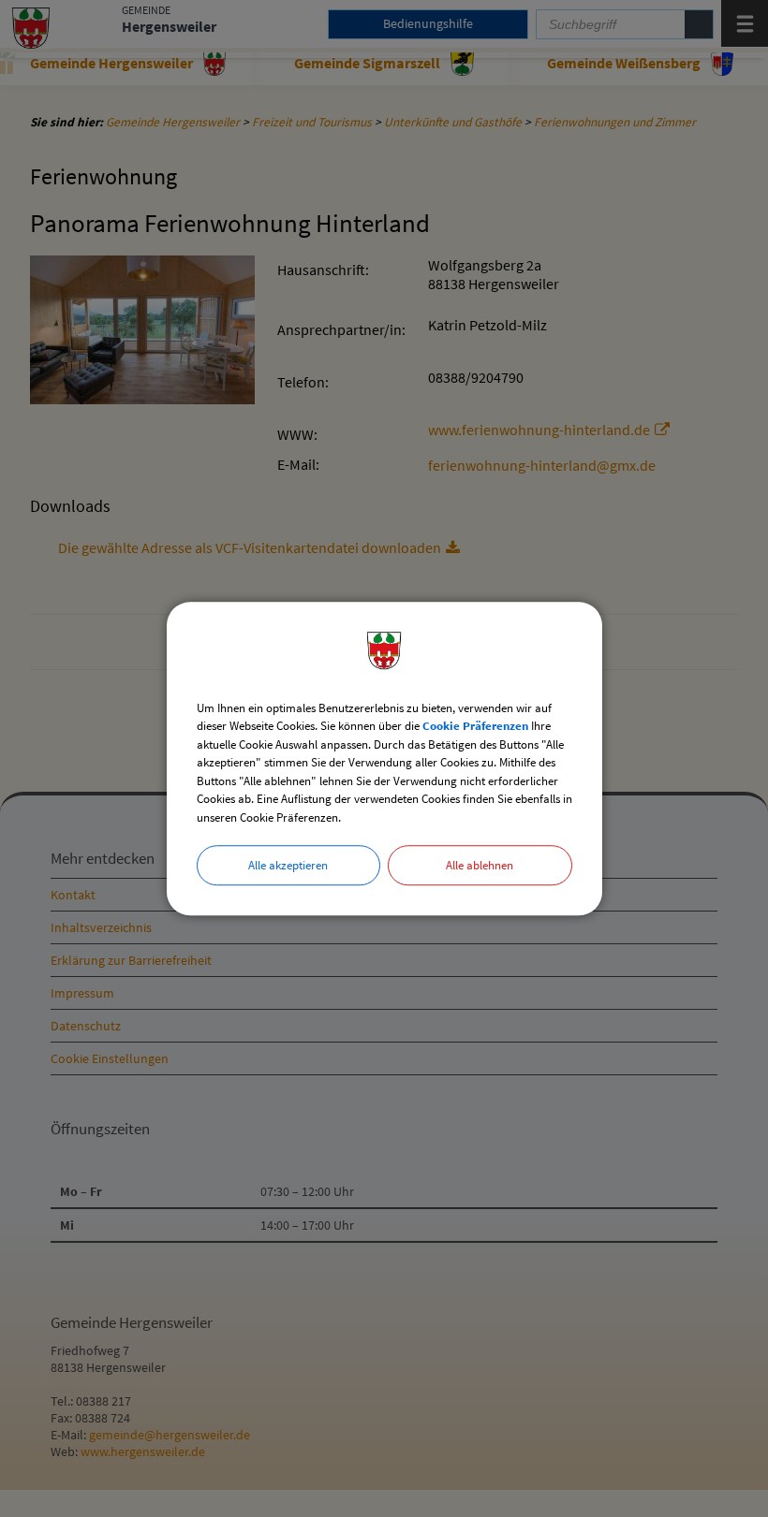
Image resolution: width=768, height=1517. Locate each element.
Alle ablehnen (479, 865)
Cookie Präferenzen (475, 726)
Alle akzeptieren (288, 865)
